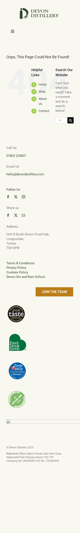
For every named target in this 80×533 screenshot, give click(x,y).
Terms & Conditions (20, 263)
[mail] (23, 215)
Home (43, 84)
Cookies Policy (17, 272)
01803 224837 (16, 156)
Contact (44, 111)
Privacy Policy (16, 268)
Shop (42, 91)
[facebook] (8, 197)
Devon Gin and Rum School (25, 277)
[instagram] (23, 197)
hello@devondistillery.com (25, 174)
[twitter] (15, 197)
